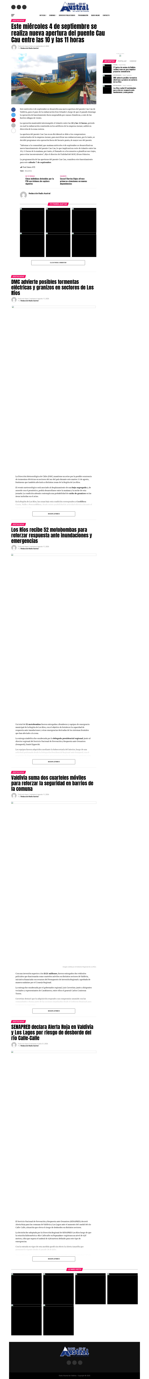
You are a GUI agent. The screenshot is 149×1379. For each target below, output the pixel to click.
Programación (83, 15)
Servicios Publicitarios (67, 15)
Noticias (42, 15)
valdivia (29, 171)
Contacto (106, 15)
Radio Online (95, 15)
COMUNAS (52, 15)
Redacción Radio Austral (30, 48)
